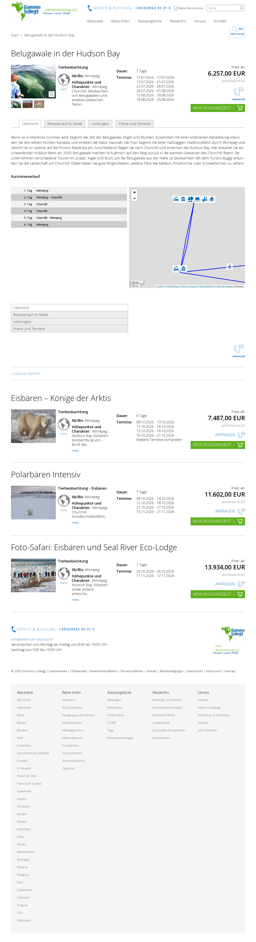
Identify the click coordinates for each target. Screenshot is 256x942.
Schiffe (111, 723)
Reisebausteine (72, 723)
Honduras (23, 806)
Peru (20, 882)
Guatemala (24, 791)
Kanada (22, 821)
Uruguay (22, 905)
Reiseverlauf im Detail (64, 123)
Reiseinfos (178, 21)
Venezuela (23, 920)
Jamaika (22, 814)
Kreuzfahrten (70, 745)
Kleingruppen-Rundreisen (78, 715)
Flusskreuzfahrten (132, 671)
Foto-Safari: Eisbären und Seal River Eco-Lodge (94, 547)
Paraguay (23, 875)
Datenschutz (195, 671)
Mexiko (21, 844)
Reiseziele (95, 21)
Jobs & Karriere (207, 730)
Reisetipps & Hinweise (167, 700)
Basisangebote (150, 21)
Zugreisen (68, 768)
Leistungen (100, 123)
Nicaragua (23, 859)
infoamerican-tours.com (32, 639)
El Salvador (24, 768)
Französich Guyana (29, 783)
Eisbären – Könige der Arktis (61, 397)
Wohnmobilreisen (73, 761)
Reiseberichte (161, 738)
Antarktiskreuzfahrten (103, 671)
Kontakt (220, 21)
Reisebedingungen (171, 671)
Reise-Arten (120, 21)
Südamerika (24, 890)
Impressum (213, 671)
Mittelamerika (26, 852)
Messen (203, 723)
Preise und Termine (134, 123)
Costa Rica (24, 745)
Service (200, 21)
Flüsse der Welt (27, 776)
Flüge (110, 730)
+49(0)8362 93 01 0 (153, 8)
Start (15, 35)
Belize (21, 715)
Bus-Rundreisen (72, 707)
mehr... (76, 450)
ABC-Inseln (24, 700)
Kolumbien (24, 829)
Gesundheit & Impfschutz (169, 730)
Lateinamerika (58, 671)
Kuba (20, 837)
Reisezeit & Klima (164, 715)
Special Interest (72, 753)
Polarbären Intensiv (45, 474)
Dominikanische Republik (33, 753)
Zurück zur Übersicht (26, 373)
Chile (20, 738)
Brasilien (22, 730)
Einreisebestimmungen (167, 707)
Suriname (23, 897)
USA (19, 913)
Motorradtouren (72, 738)
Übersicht (30, 123)
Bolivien (22, 723)
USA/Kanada (78, 671)
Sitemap (229, 671)
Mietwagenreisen (73, 730)
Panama (22, 867)
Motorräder (114, 707)
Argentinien (24, 707)
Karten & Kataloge (209, 707)
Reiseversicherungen (120, 738)
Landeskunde (161, 723)
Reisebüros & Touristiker (213, 715)
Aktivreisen (69, 700)
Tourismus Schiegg (33, 671)
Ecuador (22, 761)
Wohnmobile (115, 715)
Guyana (22, 799)
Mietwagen (114, 700)
